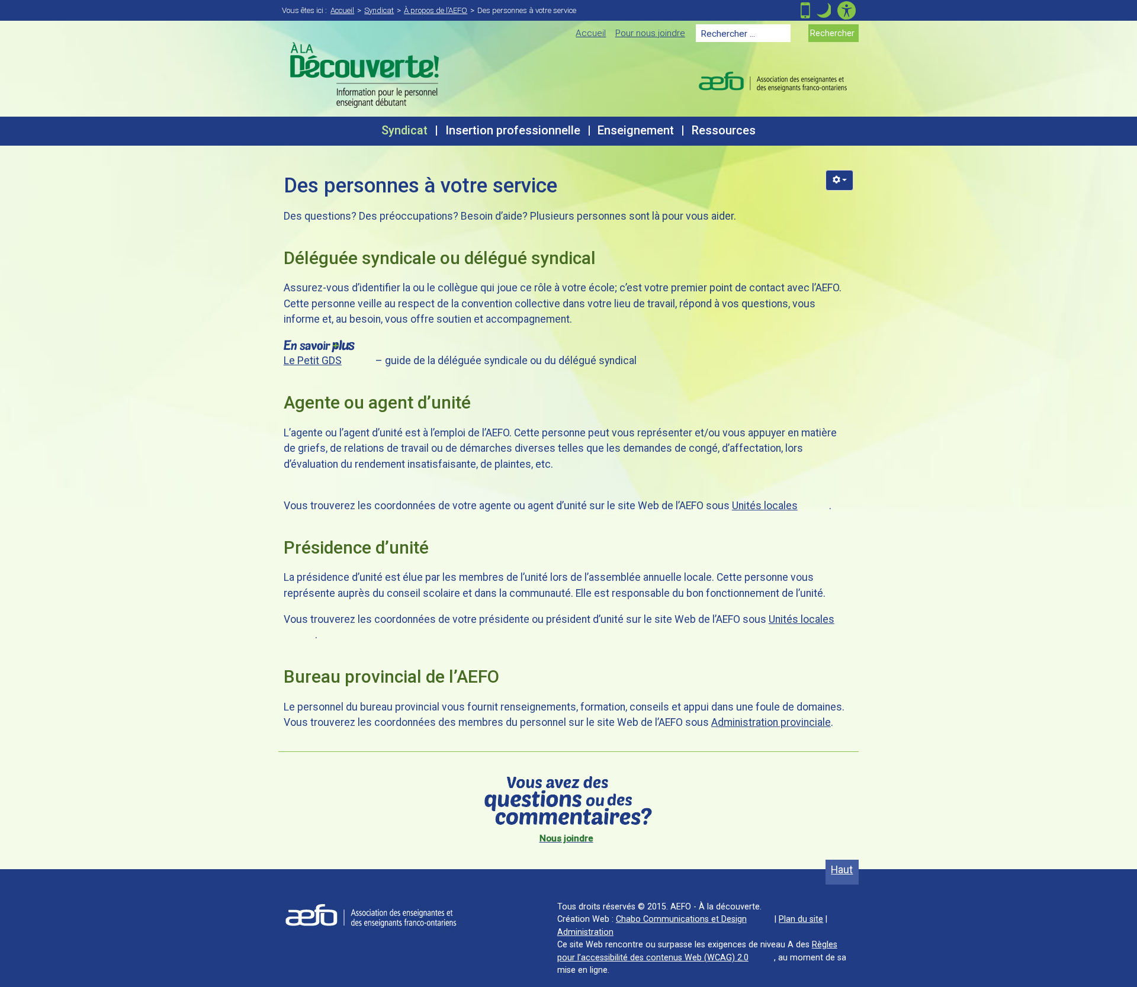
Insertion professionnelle (512, 130)
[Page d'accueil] (364, 75)
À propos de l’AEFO (435, 10)
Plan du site (801, 919)
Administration (585, 932)
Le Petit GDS (313, 360)
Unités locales (765, 506)
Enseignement (636, 130)
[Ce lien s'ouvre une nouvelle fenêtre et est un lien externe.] (371, 915)
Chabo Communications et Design (681, 919)
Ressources (724, 130)
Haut (845, 869)
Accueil (342, 10)
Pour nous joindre (650, 33)
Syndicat (379, 10)
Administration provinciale (771, 722)
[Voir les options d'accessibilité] (846, 10)
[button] (823, 10)
